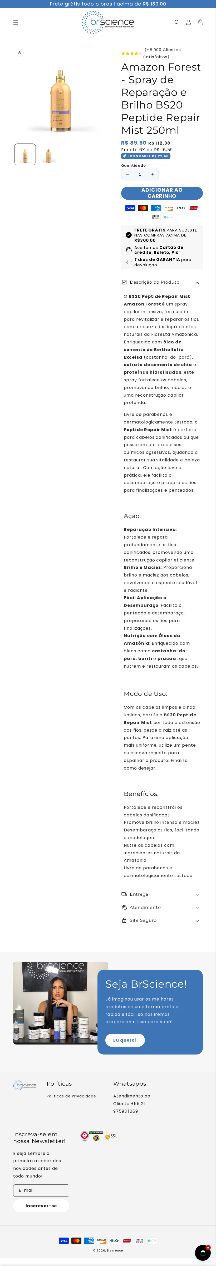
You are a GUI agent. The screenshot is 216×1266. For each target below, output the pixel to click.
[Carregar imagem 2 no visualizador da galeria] (48, 154)
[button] (177, 22)
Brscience (115, 1250)
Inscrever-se (41, 1206)
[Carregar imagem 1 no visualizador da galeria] (25, 154)
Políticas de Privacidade (71, 1096)
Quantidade (133, 165)
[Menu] (16, 22)
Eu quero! (125, 1040)
